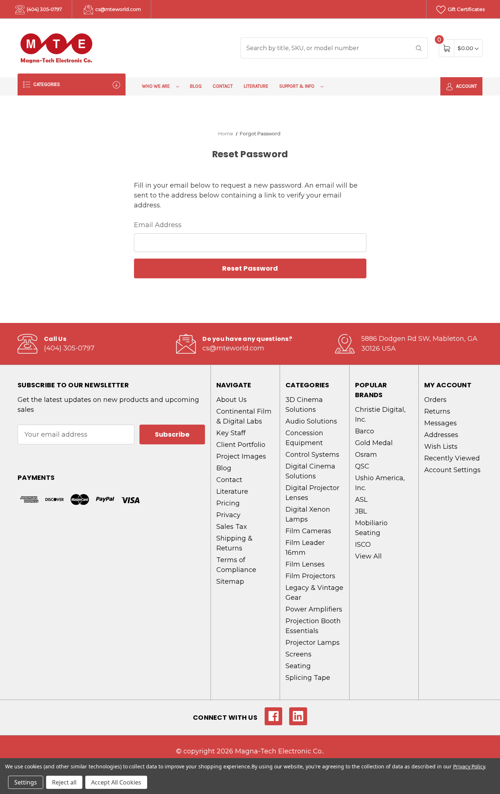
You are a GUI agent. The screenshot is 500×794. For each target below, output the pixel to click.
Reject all (64, 782)
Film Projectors (310, 576)
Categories (46, 84)
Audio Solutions (311, 421)
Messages (440, 423)
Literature (256, 86)
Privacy (228, 515)
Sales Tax (231, 527)
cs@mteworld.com (117, 9)
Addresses (441, 435)
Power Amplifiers (314, 609)
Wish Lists (441, 447)
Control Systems (312, 455)
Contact (223, 86)
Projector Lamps (313, 643)
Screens (298, 654)
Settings (25, 782)
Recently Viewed (452, 458)
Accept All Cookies (116, 782)
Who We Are (156, 86)
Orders (435, 400)
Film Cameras (308, 531)
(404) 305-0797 (44, 9)
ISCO (363, 545)
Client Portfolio (240, 445)
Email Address (158, 225)
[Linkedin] (298, 716)
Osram (366, 455)
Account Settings (452, 470)
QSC (362, 466)
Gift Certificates (466, 9)
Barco (364, 431)
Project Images (241, 456)
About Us (231, 400)
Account (466, 86)
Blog (196, 86)
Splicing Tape (308, 678)
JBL (361, 511)
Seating (298, 666)
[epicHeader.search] (419, 48)
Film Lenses (305, 564)
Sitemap (230, 581)
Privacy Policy (469, 766)
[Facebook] (274, 716)
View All (368, 556)
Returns (437, 411)
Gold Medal (374, 443)
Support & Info (297, 86)
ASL (361, 500)
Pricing (228, 503)
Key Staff (231, 433)
